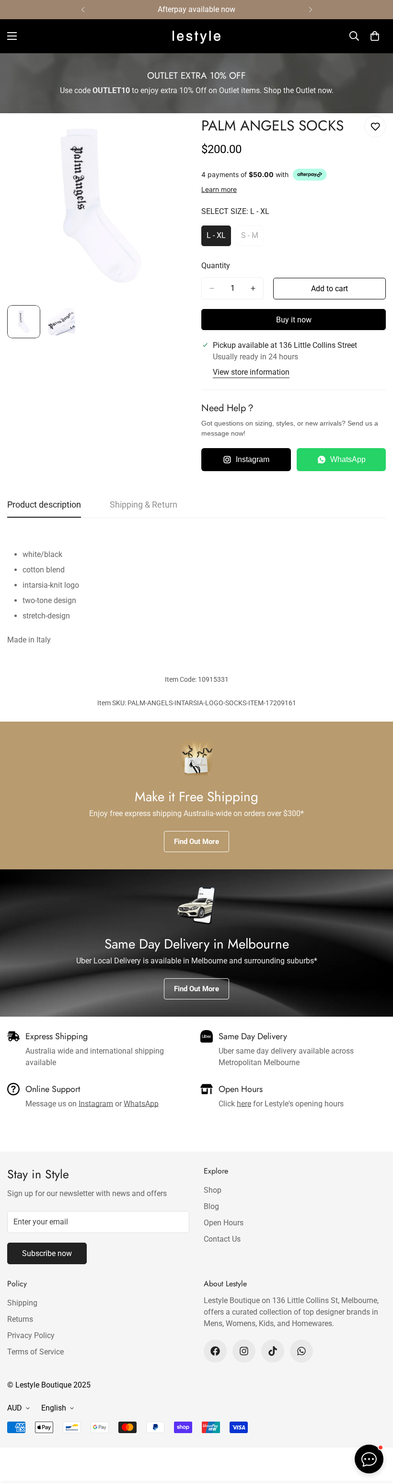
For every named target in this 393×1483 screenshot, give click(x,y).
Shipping (22, 1302)
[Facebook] (215, 1351)
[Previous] (82, 9)
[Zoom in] (171, 133)
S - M (252, 238)
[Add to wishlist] (375, 126)
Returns (20, 1319)
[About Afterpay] (309, 174)
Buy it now (294, 319)
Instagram (252, 459)
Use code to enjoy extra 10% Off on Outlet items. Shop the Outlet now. (197, 90)
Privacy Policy (31, 1335)
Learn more (219, 189)
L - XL (219, 238)
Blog (211, 1206)
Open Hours (223, 1222)
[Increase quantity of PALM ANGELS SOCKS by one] (253, 288)
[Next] (310, 9)
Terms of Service (35, 1351)
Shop (212, 1190)
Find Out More (196, 841)
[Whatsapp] (301, 1351)
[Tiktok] (272, 1351)
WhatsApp (348, 459)
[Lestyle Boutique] (196, 36)
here (244, 1103)
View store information (251, 372)
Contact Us (222, 1239)
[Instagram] (243, 1351)
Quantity (215, 265)
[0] (375, 36)
